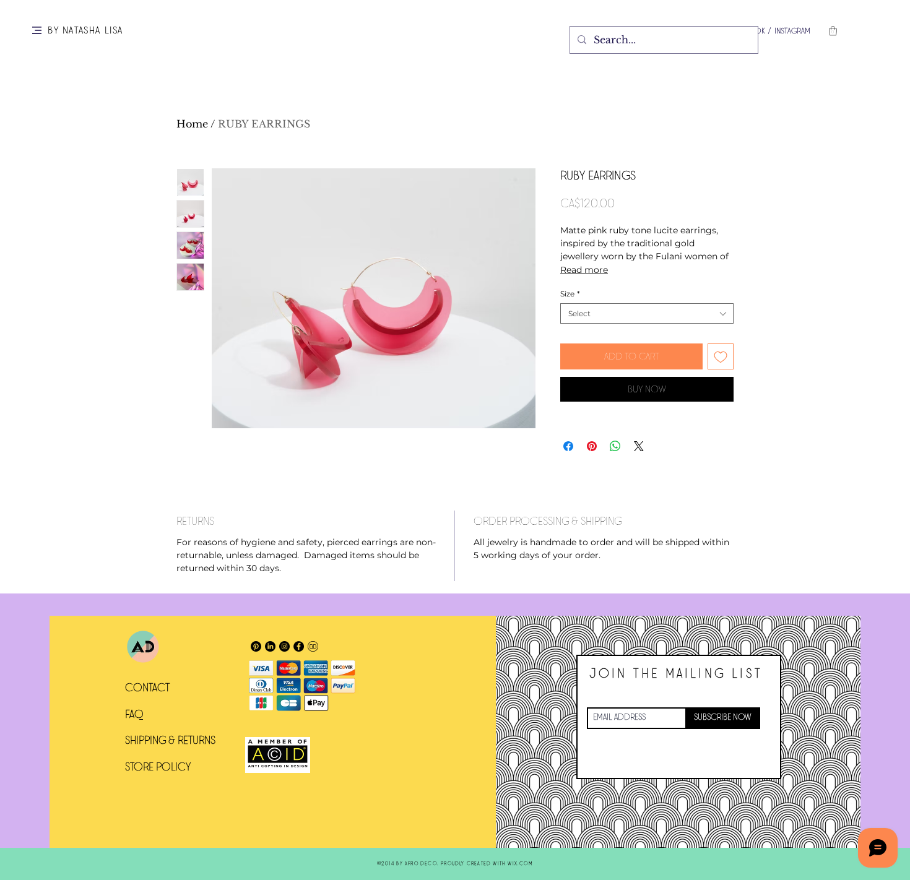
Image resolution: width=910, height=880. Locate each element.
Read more (584, 269)
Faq (134, 715)
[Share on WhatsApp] (615, 446)
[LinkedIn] (270, 646)
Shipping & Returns (170, 741)
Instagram (792, 31)
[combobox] (647, 313)
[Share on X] (638, 446)
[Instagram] (284, 646)
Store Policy (158, 767)
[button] (36, 30)
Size (570, 293)
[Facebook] (298, 646)
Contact (147, 688)
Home (192, 124)
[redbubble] (313, 646)
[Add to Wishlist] (721, 356)
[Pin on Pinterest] (591, 446)
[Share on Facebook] (568, 446)
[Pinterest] (256, 646)
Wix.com (520, 863)
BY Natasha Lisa (85, 30)
